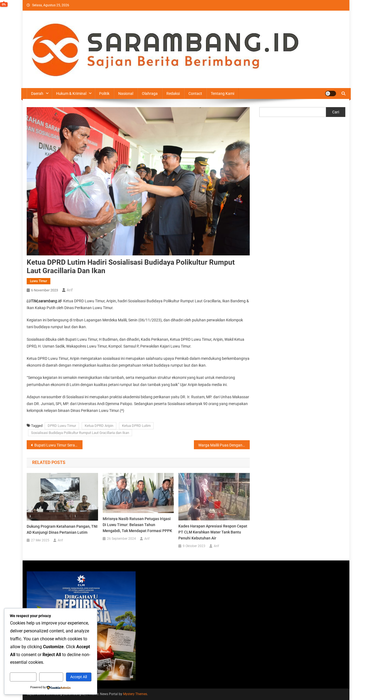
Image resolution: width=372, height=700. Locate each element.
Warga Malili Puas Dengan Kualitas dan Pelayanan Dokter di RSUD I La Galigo (224, 445)
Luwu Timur (38, 281)
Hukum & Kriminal (71, 93)
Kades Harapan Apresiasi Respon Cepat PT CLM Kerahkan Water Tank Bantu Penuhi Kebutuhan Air (212, 532)
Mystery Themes (135, 694)
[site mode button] (330, 93)
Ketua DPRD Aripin (99, 426)
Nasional (125, 93)
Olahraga (150, 93)
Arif (70, 290)
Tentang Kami (222, 93)
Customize (23, 677)
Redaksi (173, 93)
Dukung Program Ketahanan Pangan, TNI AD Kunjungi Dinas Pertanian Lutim (62, 529)
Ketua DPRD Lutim (136, 426)
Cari (335, 112)
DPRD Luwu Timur (62, 426)
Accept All (78, 677)
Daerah (37, 93)
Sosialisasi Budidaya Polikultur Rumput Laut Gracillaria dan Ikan (80, 433)
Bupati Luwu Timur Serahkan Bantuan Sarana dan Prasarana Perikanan (58, 445)
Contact (195, 93)
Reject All (51, 677)
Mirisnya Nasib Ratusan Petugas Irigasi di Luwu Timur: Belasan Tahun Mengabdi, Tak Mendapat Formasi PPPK (137, 525)
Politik (104, 93)
